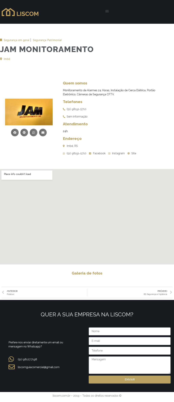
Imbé (7, 59)
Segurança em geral (16, 40)
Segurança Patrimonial (47, 40)
